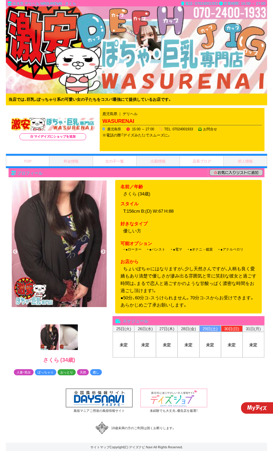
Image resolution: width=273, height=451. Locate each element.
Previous (15, 252)
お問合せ (210, 128)
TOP (27, 161)
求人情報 (245, 161)
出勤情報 (158, 161)
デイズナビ (137, 447)
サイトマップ (100, 447)
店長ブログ (201, 161)
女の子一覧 (114, 161)
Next (103, 252)
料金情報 (71, 161)
